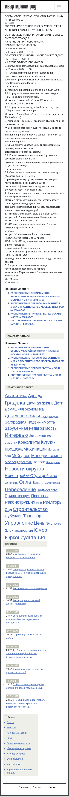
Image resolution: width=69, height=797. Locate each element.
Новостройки (17, 475)
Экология (54, 523)
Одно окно (11, 482)
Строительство (30, 509)
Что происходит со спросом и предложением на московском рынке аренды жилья (26, 573)
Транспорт (33, 516)
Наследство (53, 462)
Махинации (35, 449)
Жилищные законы (17, 733)
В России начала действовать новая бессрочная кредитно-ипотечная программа (25, 703)
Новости (11, 544)
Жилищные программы (19, 748)
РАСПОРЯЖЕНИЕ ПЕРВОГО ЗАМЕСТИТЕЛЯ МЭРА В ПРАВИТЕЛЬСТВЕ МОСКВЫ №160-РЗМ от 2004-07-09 (37, 307)
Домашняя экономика (24, 409)
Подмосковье (47, 490)
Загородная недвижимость (30, 422)
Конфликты (29, 442)
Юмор (40, 530)
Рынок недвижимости (18, 743)
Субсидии (13, 516)
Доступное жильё (23, 415)
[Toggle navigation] (59, 6)
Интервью (16, 435)
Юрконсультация (25, 537)
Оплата (27, 482)
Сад (8, 509)
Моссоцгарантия (18, 462)
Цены (39, 523)
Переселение (20, 489)
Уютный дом (13, 764)
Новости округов (24, 469)
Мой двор (21, 455)
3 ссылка (51, 787)
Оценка (39, 483)
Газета (10, 722)
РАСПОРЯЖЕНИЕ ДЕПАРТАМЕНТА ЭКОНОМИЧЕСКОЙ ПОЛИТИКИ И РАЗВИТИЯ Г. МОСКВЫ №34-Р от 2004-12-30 (36, 296)
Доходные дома (50, 416)
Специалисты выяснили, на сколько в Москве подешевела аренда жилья (24, 619)
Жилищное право (16, 753)
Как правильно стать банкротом (30, 588)
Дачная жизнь (40, 403)
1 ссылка (24, 787)
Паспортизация (52, 483)
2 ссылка (37, 787)
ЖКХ (9, 738)
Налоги (38, 462)
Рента (39, 503)
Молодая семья (46, 455)
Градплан (16, 403)
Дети (58, 403)
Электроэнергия (19, 530)
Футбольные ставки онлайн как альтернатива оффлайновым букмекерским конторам (26, 653)
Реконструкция (20, 502)
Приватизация (17, 496)
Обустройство (43, 475)
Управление (19, 523)
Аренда (35, 395)
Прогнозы (39, 496)
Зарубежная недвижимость (31, 428)
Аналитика (16, 395)
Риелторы (52, 502)
